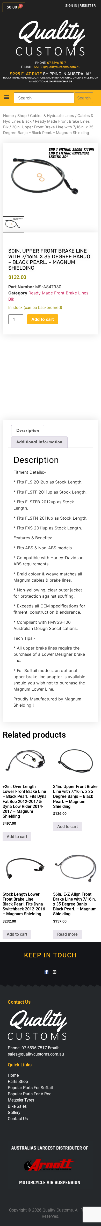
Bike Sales (17, 1106)
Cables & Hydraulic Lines (52, 115)
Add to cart (42, 319)
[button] (6, 97)
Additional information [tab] (39, 442)
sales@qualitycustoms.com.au (36, 1054)
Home (8, 115)
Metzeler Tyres (21, 1100)
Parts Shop (18, 1081)
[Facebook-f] (46, 972)
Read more (67, 934)
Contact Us (18, 1118)
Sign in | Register (80, 5)
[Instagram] (54, 972)
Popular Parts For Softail (30, 1087)
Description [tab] (27, 431)
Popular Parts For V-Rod (30, 1093)
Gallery (14, 1112)
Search (84, 97)
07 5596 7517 (56, 63)
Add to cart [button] (17, 836)
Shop (22, 115)
